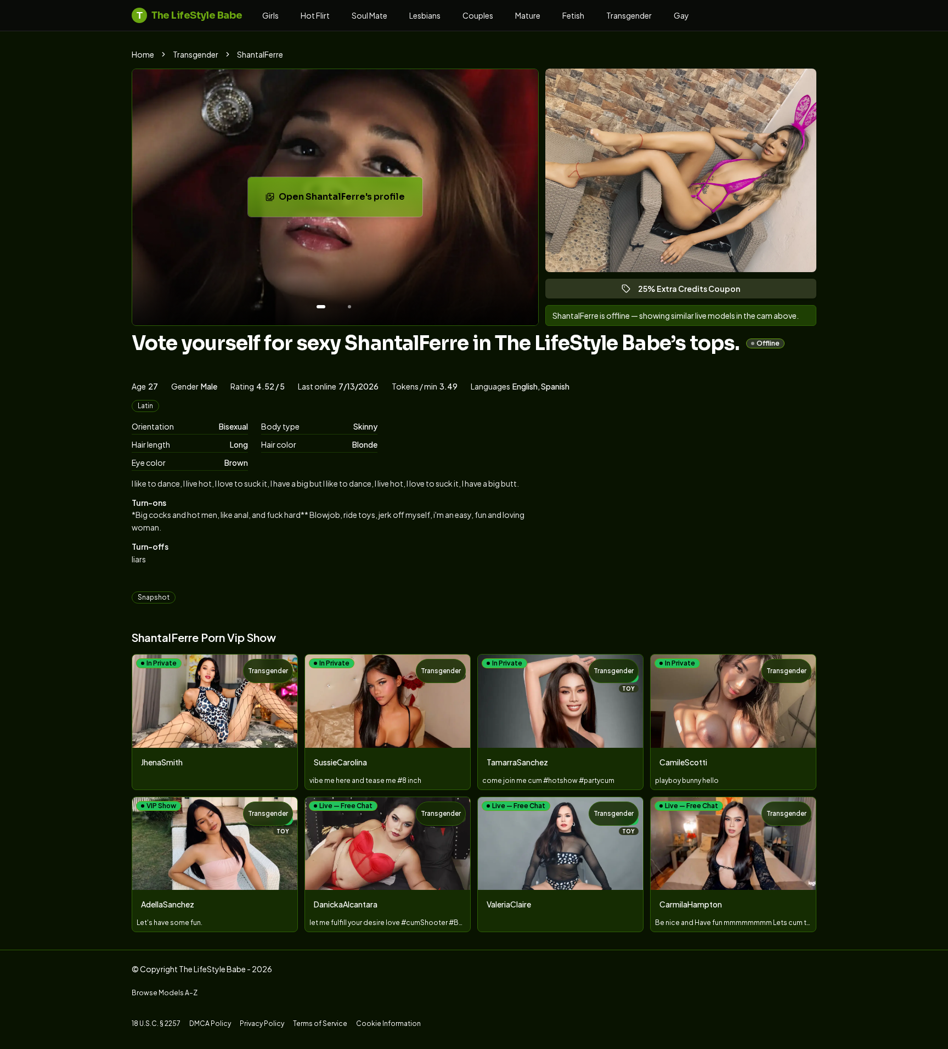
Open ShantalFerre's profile (349, 200)
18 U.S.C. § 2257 (156, 1023)
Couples (477, 15)
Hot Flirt (315, 15)
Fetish (573, 15)
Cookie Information (388, 1023)
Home (143, 54)
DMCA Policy (210, 1023)
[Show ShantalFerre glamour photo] (349, 307)
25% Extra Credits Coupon (694, 291)
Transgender (629, 15)
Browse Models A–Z (165, 993)
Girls (270, 15)
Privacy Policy (262, 1023)
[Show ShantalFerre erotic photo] (321, 307)
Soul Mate (369, 15)
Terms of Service (320, 1023)
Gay (681, 15)
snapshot (154, 597)
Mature (527, 15)
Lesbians (425, 15)
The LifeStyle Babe (189, 15)
